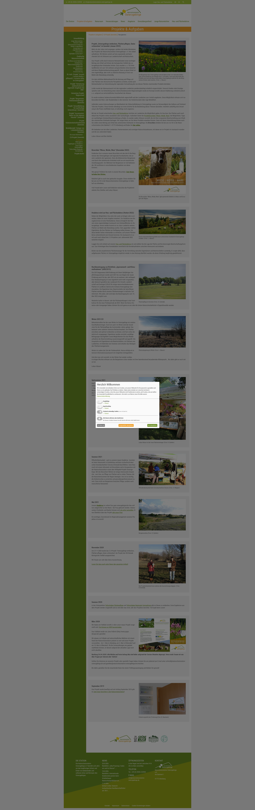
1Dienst (105, 403)
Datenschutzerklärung (103, 396)
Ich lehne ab (101, 425)
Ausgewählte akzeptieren (126, 425)
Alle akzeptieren (152, 425)
